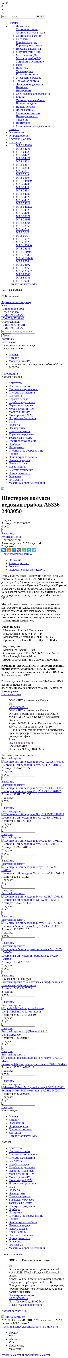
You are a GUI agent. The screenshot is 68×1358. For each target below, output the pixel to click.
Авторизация (9, 373)
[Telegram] (34, 550)
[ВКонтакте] (3, 550)
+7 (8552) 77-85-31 (12, 324)
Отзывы (14, 566)
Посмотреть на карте (21, 1295)
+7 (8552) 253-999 (12, 308)
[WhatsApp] (24, 550)
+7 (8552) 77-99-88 (12, 318)
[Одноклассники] (9, 550)
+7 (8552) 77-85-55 (12, 315)
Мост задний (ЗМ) (20, 361)
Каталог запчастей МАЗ (16, 1310)
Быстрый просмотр (13, 758)
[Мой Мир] (14, 550)
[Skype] (29, 550)
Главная (13, 354)
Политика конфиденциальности (21, 1326)
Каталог (14, 357)
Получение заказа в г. (27, 569)
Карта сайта (50, 1326)
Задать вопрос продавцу (16, 302)
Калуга (5, 305)
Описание (15, 560)
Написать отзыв (11, 694)
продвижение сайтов (38, 1354)
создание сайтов (11, 1354)
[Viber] (19, 550)
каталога (20, 348)
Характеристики (19, 563)
